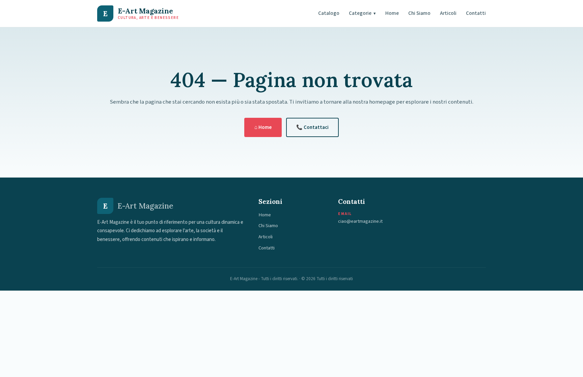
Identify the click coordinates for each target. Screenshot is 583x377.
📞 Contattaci (312, 127)
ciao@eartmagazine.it (360, 221)
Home (392, 13)
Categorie (362, 13)
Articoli (448, 13)
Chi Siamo (419, 13)
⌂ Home (263, 127)
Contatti (476, 13)
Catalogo (328, 13)
